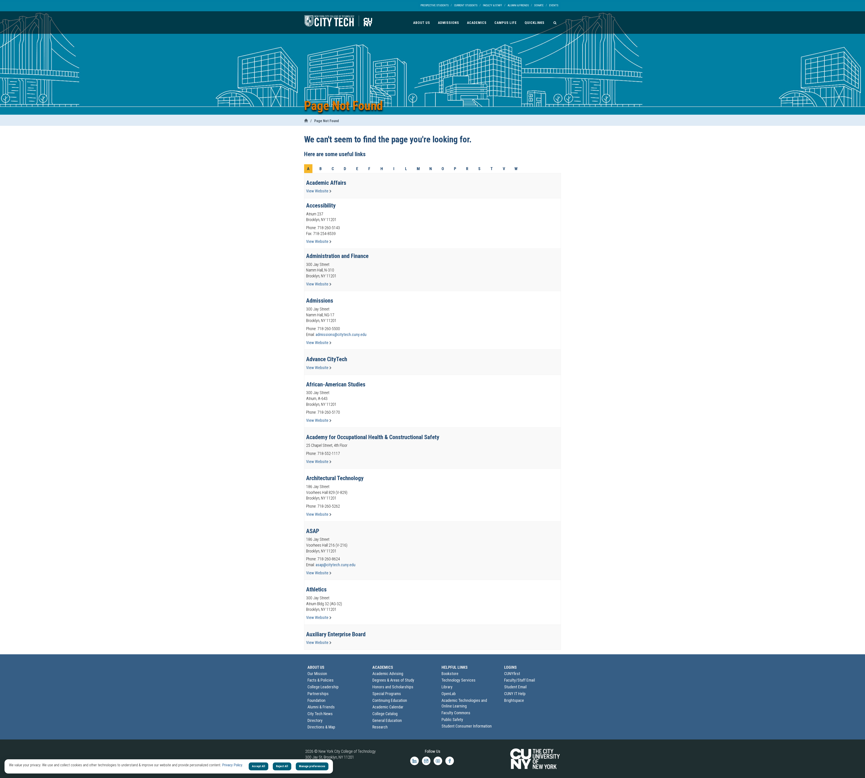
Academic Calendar (387, 707)
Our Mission (317, 673)
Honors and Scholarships (392, 686)
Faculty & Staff (492, 5)
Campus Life (505, 23)
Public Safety (452, 719)
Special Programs (386, 693)
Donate (539, 5)
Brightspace (514, 700)
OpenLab (449, 693)
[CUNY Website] (535, 758)
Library (447, 686)
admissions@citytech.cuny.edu (341, 334)
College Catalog (385, 713)
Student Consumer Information (467, 726)
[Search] (555, 22)
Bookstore (450, 673)
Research (380, 727)
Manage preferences (312, 766)
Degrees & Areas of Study (393, 680)
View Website (317, 191)
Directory (315, 720)
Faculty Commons (456, 712)
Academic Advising (387, 673)
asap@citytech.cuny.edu (335, 564)
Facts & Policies (320, 680)
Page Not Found (326, 121)
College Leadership (323, 686)
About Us (421, 23)
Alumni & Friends (518, 5)
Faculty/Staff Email (519, 680)
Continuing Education (389, 700)
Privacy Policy (232, 765)
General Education (387, 720)
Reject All (282, 766)
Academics (477, 23)
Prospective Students (434, 5)
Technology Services (459, 680)
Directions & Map (321, 727)
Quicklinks (534, 23)
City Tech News (320, 713)
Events (553, 5)
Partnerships (318, 693)
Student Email (515, 686)
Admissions (448, 23)
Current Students (465, 5)
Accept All (258, 766)
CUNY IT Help (515, 693)
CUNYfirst (512, 673)
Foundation (316, 700)
